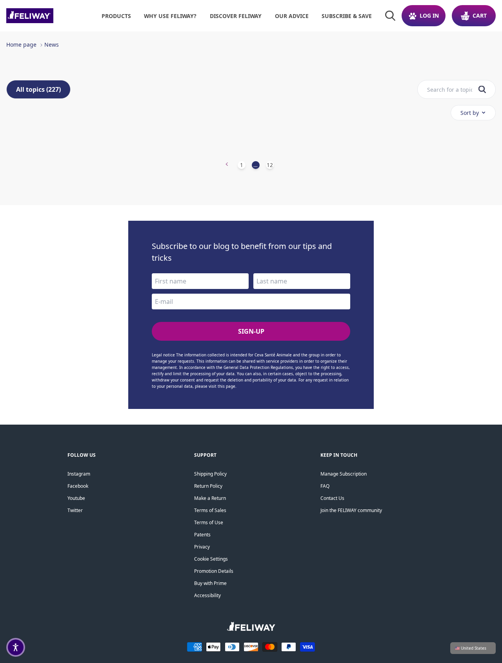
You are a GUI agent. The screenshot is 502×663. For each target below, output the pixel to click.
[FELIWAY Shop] (47, 15)
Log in (429, 15)
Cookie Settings (211, 559)
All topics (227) (38, 89)
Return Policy (208, 486)
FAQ (324, 486)
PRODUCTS (116, 16)
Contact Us (332, 498)
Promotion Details (213, 571)
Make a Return (210, 498)
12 (270, 165)
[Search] (390, 16)
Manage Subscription (343, 473)
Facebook (77, 486)
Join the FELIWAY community (351, 510)
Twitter (75, 510)
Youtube (76, 498)
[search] (482, 89)
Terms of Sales (210, 510)
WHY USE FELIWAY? (170, 16)
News (51, 44)
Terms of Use (208, 522)
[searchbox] (449, 89)
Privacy (202, 546)
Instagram (78, 473)
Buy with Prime (210, 583)
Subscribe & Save (347, 16)
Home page (21, 44)
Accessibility (207, 595)
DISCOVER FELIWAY (236, 16)
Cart (480, 15)
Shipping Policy (210, 473)
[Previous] (227, 165)
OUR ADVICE (292, 16)
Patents (202, 534)
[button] (15, 647)
